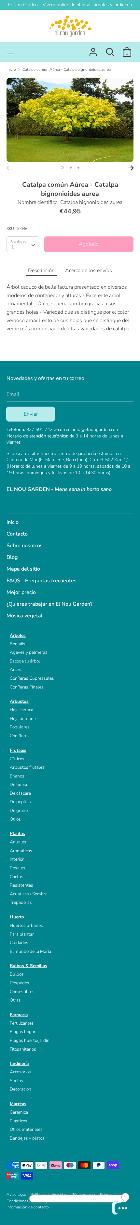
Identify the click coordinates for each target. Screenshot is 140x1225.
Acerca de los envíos (88, 270)
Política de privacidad (49, 1194)
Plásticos (18, 1121)
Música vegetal (25, 615)
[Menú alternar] (10, 52)
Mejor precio (21, 592)
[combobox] (23, 244)
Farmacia (19, 1015)
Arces (15, 669)
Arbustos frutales (27, 767)
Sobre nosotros (25, 545)
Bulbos (17, 974)
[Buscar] (110, 49)
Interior (17, 859)
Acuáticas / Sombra (29, 894)
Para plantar (22, 934)
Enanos (17, 776)
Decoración (20, 1089)
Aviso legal (16, 1194)
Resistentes (21, 885)
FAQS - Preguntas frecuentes (42, 580)
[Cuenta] (93, 49)
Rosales (17, 868)
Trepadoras (21, 902)
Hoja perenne (23, 718)
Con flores (20, 736)
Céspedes (19, 983)
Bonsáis (17, 644)
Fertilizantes (22, 1023)
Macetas (18, 1104)
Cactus (16, 877)
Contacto (17, 533)
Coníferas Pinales (27, 687)
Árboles (18, 635)
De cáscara (20, 793)
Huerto (17, 917)
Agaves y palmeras (29, 652)
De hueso (19, 784)
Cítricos (17, 759)
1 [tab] (62, 167)
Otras (15, 1000)
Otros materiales (26, 1129)
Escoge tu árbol (25, 661)
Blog (12, 557)
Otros (15, 819)
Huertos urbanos (26, 925)
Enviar (31, 414)
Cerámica (19, 1112)
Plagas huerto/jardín (29, 1040)
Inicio (13, 522)
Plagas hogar (22, 1032)
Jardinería (19, 1063)
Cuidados (19, 943)
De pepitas (20, 802)
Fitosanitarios (23, 1049)
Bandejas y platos (27, 1138)
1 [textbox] (12, 246)
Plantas (17, 833)
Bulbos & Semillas (28, 966)
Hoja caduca (21, 710)
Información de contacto (28, 1207)
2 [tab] (71, 168)
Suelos (16, 1081)
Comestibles (22, 992)
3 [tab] (78, 168)
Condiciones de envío (25, 1201)
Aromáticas (21, 851)
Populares (20, 727)
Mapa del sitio (23, 569)
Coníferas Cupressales (32, 678)
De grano (19, 810)
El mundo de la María (30, 951)
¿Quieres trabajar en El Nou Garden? (49, 604)
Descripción (41, 270)
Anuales (18, 842)
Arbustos (19, 701)
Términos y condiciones (92, 1194)
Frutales (18, 750)
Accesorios (20, 1072)
